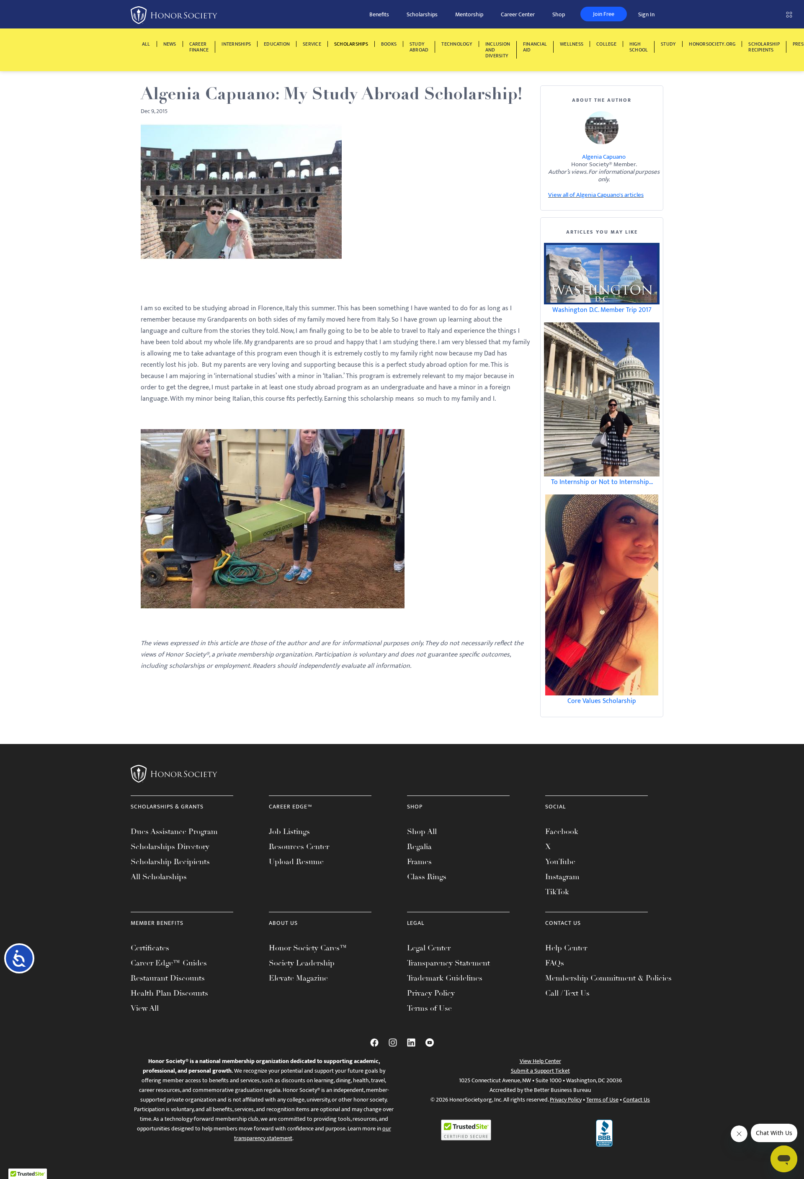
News (169, 44)
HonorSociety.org (712, 44)
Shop (558, 14)
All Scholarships (159, 876)
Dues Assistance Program (174, 831)
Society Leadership (302, 963)
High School (638, 47)
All (146, 44)
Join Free (603, 14)
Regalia (419, 846)
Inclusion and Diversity (497, 50)
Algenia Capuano (604, 157)
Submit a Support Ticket (540, 1071)
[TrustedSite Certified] (466, 1130)
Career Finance (199, 47)
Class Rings (426, 876)
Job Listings (289, 831)
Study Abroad (419, 47)
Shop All (422, 831)
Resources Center (299, 846)
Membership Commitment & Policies (608, 978)
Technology (456, 44)
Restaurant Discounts (168, 978)
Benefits (379, 14)
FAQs (554, 963)
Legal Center (429, 947)
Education (277, 44)
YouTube (560, 861)
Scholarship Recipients (764, 47)
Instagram (562, 876)
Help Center (566, 947)
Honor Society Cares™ (308, 947)
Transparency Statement (448, 963)
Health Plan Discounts (169, 993)
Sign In (646, 14)
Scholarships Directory (170, 846)
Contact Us (636, 1099)
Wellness (571, 44)
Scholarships (422, 14)
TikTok (557, 891)
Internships (236, 44)
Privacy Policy (431, 993)
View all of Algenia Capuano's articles (596, 195)
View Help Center (540, 1061)
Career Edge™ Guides (169, 963)
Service (312, 44)
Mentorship (469, 14)
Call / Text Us (567, 993)
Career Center (518, 14)
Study (668, 44)
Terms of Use (429, 1008)
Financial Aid (535, 47)
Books (389, 44)
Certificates (150, 947)
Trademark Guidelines (444, 978)
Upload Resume (296, 861)
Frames (419, 861)
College (606, 44)
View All (145, 1008)
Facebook (561, 831)
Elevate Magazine (298, 978)
